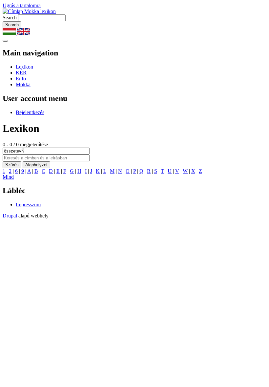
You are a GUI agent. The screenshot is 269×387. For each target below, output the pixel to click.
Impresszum (28, 204)
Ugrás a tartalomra (22, 5)
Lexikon (24, 67)
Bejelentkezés (30, 112)
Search (10, 17)
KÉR (21, 72)
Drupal (10, 215)
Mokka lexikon (39, 11)
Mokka (23, 84)
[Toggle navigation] (5, 41)
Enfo (21, 78)
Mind (8, 177)
